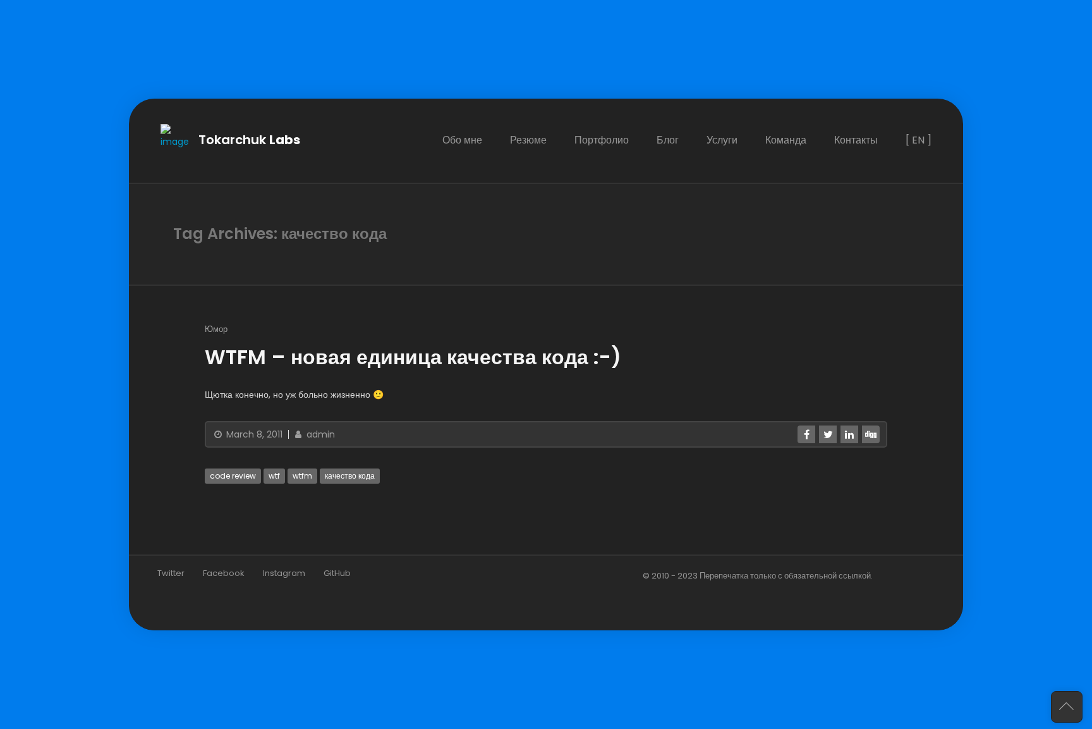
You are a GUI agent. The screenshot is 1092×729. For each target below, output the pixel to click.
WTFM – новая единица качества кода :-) (413, 357)
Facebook (224, 573)
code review (233, 475)
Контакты (856, 140)
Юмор (216, 329)
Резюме (528, 140)
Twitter (171, 573)
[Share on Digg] (871, 434)
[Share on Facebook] (806, 434)
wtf (274, 475)
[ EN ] (918, 140)
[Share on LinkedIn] (849, 434)
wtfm (302, 475)
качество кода (350, 475)
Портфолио (601, 140)
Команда (785, 140)
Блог (668, 140)
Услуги (722, 140)
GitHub (337, 573)
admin (319, 434)
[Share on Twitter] (828, 434)
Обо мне (462, 140)
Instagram (284, 573)
